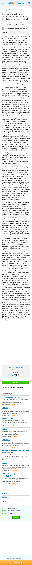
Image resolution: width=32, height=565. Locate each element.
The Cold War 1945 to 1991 (11, 397)
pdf (13, 374)
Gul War (4, 501)
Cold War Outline (7, 418)
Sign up (16, 517)
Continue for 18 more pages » (16, 367)
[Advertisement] (16, 342)
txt (13, 372)
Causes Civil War (6, 497)
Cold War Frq (6, 440)
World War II (5, 493)
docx (13, 376)
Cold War (5, 408)
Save (16, 382)
